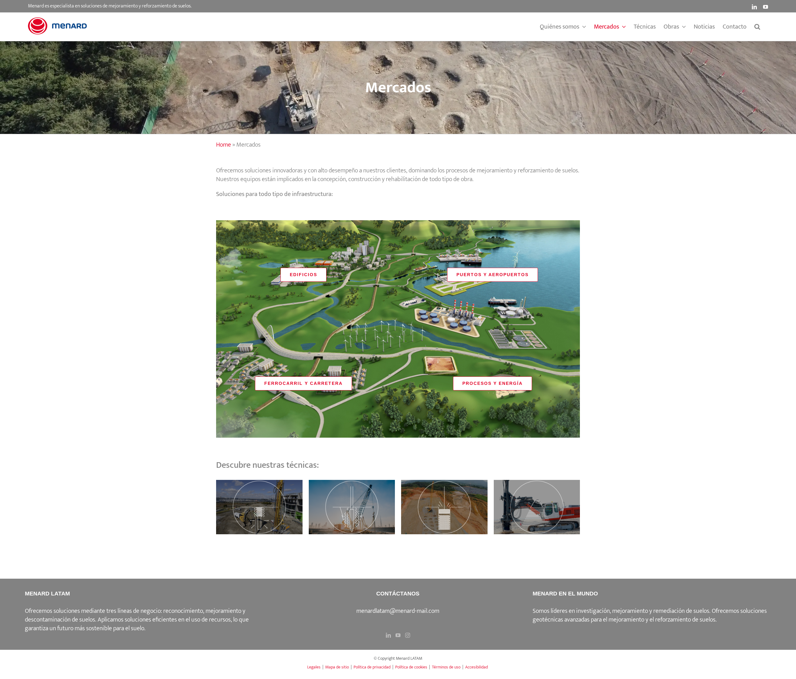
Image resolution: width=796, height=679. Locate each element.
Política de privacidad (372, 667)
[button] (757, 27)
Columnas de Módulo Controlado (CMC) (444, 496)
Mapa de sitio (337, 667)
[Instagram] (407, 635)
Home (223, 144)
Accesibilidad (476, 667)
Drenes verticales (259, 500)
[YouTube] (398, 635)
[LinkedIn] (388, 635)
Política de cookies (411, 667)
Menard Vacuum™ (351, 500)
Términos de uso (446, 667)
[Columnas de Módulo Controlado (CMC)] (444, 507)
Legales (314, 667)
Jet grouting (536, 500)
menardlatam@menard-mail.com (397, 611)
